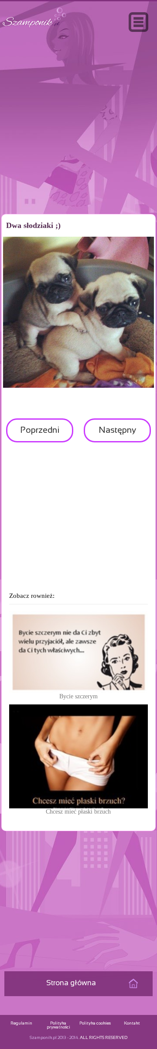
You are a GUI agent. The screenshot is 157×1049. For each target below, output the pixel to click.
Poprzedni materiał (39, 434)
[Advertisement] (78, 141)
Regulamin (21, 1023)
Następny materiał (117, 434)
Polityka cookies (95, 1023)
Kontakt (132, 1023)
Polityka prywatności (58, 1025)
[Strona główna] (34, 28)
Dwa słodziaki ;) (33, 225)
